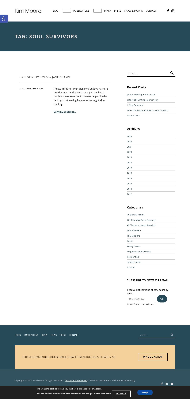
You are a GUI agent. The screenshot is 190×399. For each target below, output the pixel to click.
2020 (129, 152)
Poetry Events (133, 246)
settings (121, 393)
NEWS (54, 335)
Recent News (133, 115)
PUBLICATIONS (81, 10)
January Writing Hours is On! (141, 94)
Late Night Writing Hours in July (142, 99)
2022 (129, 141)
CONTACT (151, 10)
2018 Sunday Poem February (141, 220)
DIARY (107, 10)
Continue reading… (65, 111)
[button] (4, 19)
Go (162, 298)
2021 (129, 146)
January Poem (134, 230)
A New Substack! (135, 105)
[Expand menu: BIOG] (67, 10)
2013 (129, 188)
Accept (145, 392)
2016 (129, 173)
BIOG (55, 10)
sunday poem (134, 262)
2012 (129, 194)
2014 (129, 183)
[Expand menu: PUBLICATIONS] (98, 10)
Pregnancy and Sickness (139, 251)
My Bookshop (153, 356)
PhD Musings (133, 235)
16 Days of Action (135, 214)
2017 (129, 167)
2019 (129, 157)
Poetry (130, 241)
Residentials (133, 256)
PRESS (117, 10)
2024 (129, 136)
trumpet (131, 267)
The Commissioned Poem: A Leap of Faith (147, 110)
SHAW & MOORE (133, 10)
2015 (129, 178)
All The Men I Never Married (141, 225)
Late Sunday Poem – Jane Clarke (45, 77)
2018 (129, 162)
